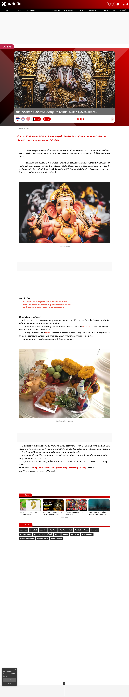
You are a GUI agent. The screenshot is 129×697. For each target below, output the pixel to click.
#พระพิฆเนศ (75, 534)
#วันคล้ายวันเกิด (25, 534)
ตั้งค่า (9, 683)
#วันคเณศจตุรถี (56, 539)
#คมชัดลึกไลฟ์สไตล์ (81, 530)
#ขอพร (65, 534)
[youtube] (118, 4)
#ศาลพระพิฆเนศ (42, 539)
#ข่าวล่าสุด (23, 530)
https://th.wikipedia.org (75, 467)
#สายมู (57, 534)
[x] (113, 4)
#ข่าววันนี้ (33, 530)
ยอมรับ (9, 680)
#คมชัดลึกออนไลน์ (65, 530)
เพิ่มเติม (5, 676)
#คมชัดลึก (52, 530)
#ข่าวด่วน (43, 530)
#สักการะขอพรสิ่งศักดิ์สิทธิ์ (43, 534)
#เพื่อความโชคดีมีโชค (27, 539)
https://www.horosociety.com (47, 467)
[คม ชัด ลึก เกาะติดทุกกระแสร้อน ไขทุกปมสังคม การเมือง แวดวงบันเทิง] (64, 4)
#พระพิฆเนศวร (87, 534)
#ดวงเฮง (94, 530)
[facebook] (109, 4)
